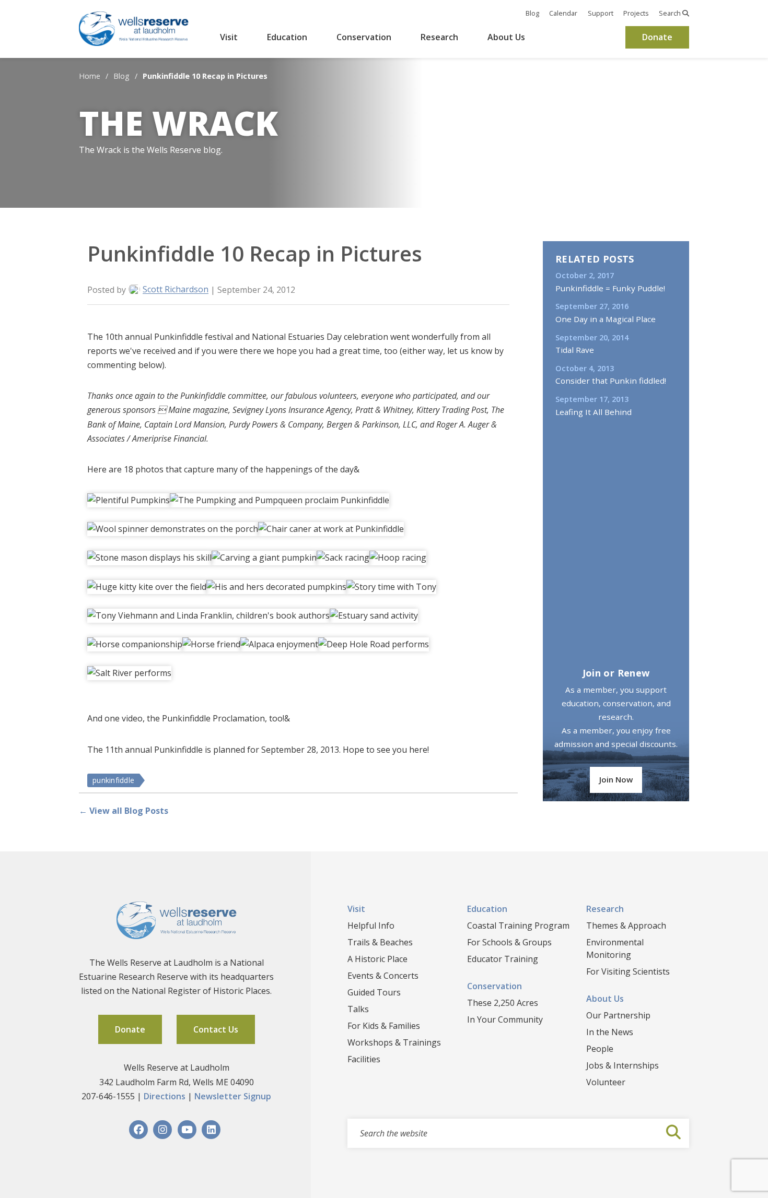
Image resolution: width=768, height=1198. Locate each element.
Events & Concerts (382, 975)
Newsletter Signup (232, 1096)
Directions (164, 1096)
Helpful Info (370, 925)
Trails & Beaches (380, 942)
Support (600, 13)
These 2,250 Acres (502, 1003)
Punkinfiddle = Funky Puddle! (610, 288)
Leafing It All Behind (593, 412)
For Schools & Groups (509, 942)
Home (89, 76)
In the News (609, 1032)
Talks (358, 1009)
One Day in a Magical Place (605, 319)
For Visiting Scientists (628, 971)
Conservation (363, 37)
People (599, 1048)
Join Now (616, 779)
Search (670, 13)
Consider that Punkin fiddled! (610, 380)
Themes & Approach (626, 925)
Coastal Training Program (518, 925)
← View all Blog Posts (123, 810)
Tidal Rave (574, 350)
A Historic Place (377, 959)
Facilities (363, 1059)
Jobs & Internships (622, 1065)
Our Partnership (618, 1015)
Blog (532, 13)
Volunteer (605, 1082)
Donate (657, 37)
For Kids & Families (383, 1025)
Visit (229, 37)
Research (439, 37)
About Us (506, 37)
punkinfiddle (113, 780)
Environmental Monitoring (615, 948)
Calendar (563, 13)
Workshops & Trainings (394, 1042)
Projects (636, 13)
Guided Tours (374, 992)
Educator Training (502, 959)
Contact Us (215, 1029)
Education (287, 37)
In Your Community (505, 1019)
